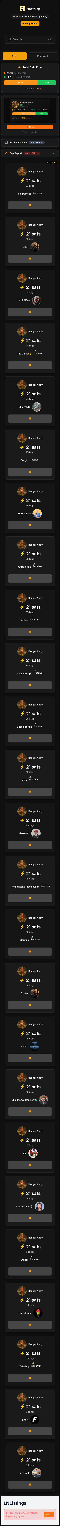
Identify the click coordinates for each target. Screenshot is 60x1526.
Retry (49, 1514)
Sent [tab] (14, 56)
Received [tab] (42, 56)
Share (31, 127)
